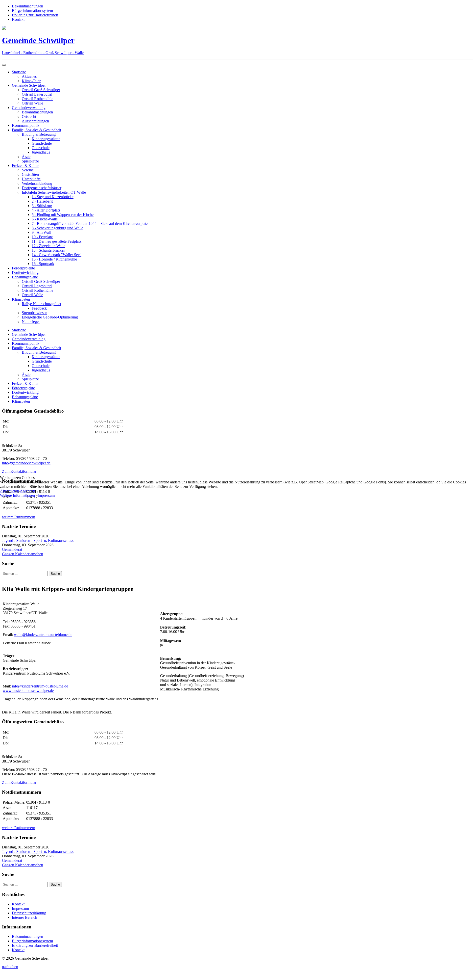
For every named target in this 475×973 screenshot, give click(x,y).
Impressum (46, 495)
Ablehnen (27, 491)
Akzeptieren (9, 491)
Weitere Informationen (17, 495)
